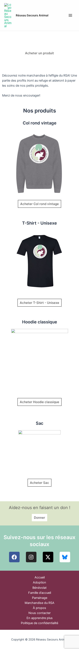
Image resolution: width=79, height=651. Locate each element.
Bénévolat (39, 588)
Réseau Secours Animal (32, 15)
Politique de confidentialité (39, 623)
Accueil (40, 577)
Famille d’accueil (39, 593)
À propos (39, 608)
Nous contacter (39, 613)
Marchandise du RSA (39, 603)
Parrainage (39, 598)
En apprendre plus (40, 618)
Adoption (39, 582)
